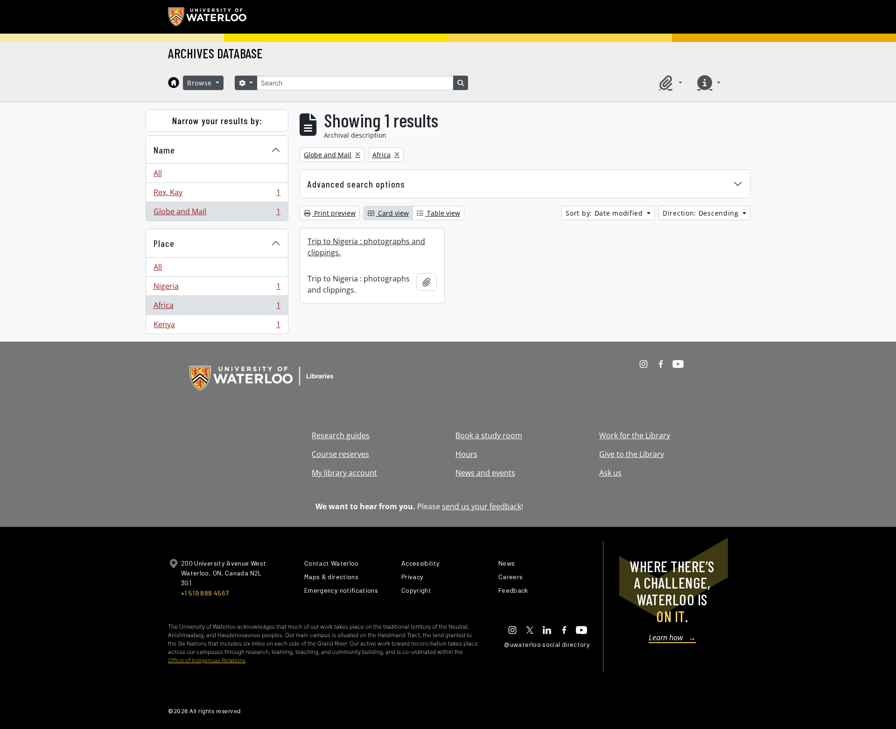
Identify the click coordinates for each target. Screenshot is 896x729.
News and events (485, 473)
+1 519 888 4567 (205, 593)
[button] (669, 82)
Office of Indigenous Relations (206, 660)
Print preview (334, 213)
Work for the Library (634, 435)
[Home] (173, 82)
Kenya (216, 326)
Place (164, 243)
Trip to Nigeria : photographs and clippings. (366, 247)
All (158, 173)
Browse (200, 82)
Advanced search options (356, 183)
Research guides (341, 435)
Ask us (610, 473)
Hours (466, 454)
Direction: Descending (702, 213)
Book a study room (488, 435)
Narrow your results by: (217, 120)
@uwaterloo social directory (547, 644)
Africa (216, 307)
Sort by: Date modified (605, 213)
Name (164, 149)
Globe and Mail (216, 213)
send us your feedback (481, 506)
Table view (442, 213)
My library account (344, 473)
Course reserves (340, 454)
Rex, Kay (216, 194)
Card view (392, 213)
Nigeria (216, 288)
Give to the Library (631, 454)
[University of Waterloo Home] (207, 16)
